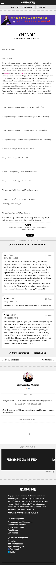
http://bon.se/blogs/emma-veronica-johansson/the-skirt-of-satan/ (27, 305)
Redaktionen (13, 530)
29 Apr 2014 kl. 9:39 (11, 258)
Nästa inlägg (47, 359)
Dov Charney (27, 227)
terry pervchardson (39, 227)
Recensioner (28, 7)
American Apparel (15, 227)
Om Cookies (13, 532)
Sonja (6, 73)
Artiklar (15, 7)
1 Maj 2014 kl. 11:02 (11, 318)
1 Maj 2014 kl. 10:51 (11, 301)
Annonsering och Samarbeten (20, 522)
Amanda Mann (20, 39)
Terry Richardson (28, 229)
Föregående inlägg (11, 359)
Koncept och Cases (16, 527)
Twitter (12, 552)
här (22, 73)
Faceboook (14, 549)
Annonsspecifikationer (17, 524)
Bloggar (41, 7)
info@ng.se (19, 546)
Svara (50, 255)
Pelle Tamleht (31, 513)
